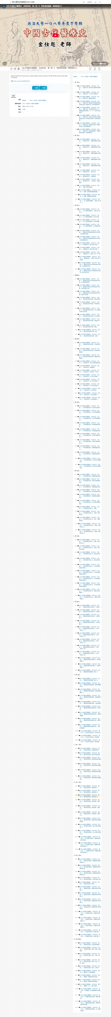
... (27, 100)
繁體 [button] (90, 2)
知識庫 (24, 100)
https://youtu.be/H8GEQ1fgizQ (22, 81)
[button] (96, 2)
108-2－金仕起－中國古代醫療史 (38, 100)
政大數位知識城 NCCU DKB (23, 2)
